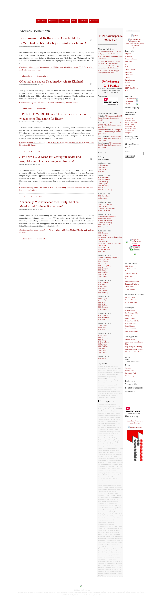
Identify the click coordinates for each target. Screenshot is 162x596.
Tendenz (116, 538)
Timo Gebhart (106, 543)
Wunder (119, 571)
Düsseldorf (117, 413)
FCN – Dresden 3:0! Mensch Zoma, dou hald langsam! (110, 57)
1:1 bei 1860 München (105, 225)
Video (99, 565)
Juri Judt (100, 464)
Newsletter (101, 495)
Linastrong (113, 471)
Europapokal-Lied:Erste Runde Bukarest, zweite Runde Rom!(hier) (135, 45)
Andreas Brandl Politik (108, 592)
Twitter (100, 555)
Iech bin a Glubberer (113, 456)
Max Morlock (112, 481)
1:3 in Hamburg (102, 338)
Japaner (106, 460)
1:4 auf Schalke (102, 301)
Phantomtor (101, 503)
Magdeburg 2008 (130, 126)
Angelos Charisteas (118, 372)
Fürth (110, 438)
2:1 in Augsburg (103, 167)
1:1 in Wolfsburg (103, 272)
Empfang (112, 417)
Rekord (121, 516)
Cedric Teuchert (102, 393)
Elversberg (101, 417)
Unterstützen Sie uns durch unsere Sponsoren (135, 422)
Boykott (110, 389)
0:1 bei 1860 (102, 350)
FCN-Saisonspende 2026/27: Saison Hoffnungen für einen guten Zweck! (109, 62)
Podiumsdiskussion (103, 506)
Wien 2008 (118, 567)
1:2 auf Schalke (102, 336)
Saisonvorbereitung (103, 526)
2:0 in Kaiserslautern (104, 179)
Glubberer (112, 444)
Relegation (101, 518)
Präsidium (105, 508)
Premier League (112, 508)
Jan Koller (101, 460)
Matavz (114, 477)
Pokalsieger (118, 506)
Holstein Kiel (101, 454)
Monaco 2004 (129, 118)
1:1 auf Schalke (102, 327)
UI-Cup (100, 557)
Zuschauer (104, 573)
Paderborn (119, 497)
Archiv (127, 359)
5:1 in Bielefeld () (105, 190)
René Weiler (117, 518)
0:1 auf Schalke (102, 264)
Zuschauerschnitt (111, 573)
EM (126, 64)
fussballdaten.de (130, 326)
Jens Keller (112, 460)
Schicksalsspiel (108, 528)
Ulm (104, 557)
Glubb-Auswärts (130, 69)
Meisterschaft (102, 483)
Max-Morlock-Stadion (112, 479)
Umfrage (117, 557)
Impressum (31, 4)
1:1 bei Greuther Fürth (104, 219)
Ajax (116, 368)
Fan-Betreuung (106, 425)
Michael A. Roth (110, 483)
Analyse (115, 370)
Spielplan (116, 532)
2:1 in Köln (101, 348)
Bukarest (115, 389)
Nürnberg (113, 495)
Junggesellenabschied (117, 462)
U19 (104, 555)
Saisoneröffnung (102, 524)
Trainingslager (102, 551)
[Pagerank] (135, 250)
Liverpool (107, 473)
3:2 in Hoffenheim (103, 177)
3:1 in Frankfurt (102, 235)
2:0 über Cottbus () (107, 217)
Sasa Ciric (112, 526)
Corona (115, 402)
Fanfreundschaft (102, 427)
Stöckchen (111, 538)
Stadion (118, 534)
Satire (116, 526)
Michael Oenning (116, 485)
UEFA (114, 555)
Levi (105, 471)
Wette (113, 567)
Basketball (101, 383)
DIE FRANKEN (130, 297)
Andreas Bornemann (106, 372)
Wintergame (107, 569)
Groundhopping (102, 446)
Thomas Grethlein (111, 540)
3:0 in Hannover (103, 262)
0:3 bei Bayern (102, 198)
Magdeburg (118, 473)
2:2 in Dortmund (103, 307)
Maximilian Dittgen (103, 481)
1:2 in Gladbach (102, 305)
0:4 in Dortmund (103, 206)
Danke (108, 404)
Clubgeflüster (129, 276)
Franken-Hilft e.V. (130, 300)
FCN (74, 21)
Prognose (110, 510)
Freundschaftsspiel (103, 438)
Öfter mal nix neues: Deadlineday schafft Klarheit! (51, 81)
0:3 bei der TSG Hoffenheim (106, 208)
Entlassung (106, 419)
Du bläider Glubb (109, 413)
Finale (108, 431)
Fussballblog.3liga (130, 323)
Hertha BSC (106, 452)
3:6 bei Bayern (102, 299)
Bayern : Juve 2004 (131, 122)
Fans (108, 427)
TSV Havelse (118, 553)
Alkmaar (120, 368)
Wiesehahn (101, 569)
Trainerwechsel (102, 549)
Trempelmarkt (102, 553)
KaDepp (105, 464)
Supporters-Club (130, 289)
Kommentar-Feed (130, 373)
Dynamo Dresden (103, 415)
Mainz (100, 475)
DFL (103, 411)
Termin (121, 538)
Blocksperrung (109, 387)
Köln (117, 466)
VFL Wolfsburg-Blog (131, 331)
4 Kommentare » (35, 196)
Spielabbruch (101, 532)
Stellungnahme (119, 536)
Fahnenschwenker (130, 279)
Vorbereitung (113, 565)
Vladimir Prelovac (98, 595)
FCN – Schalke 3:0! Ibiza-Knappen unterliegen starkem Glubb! (108, 72)
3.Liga (104, 366)
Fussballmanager (102, 440)
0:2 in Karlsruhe (103, 241)
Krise (120, 466)
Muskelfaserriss (102, 489)
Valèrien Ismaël (112, 559)
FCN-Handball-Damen (111, 429)
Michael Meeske (107, 485)
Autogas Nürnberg (130, 339)
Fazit (116, 427)
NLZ (109, 495)
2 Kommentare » (35, 151)
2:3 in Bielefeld (102, 270)
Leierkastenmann (115, 468)
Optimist (103, 497)
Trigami (108, 553)
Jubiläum (104, 462)
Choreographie (106, 395)
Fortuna (118, 431)
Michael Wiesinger (103, 487)
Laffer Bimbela (102, 468)
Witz (99, 571)
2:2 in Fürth (101, 319)
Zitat (99, 573)
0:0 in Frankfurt (102, 169)
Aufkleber (115, 374)
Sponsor (100, 534)
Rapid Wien (115, 514)
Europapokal (101, 423)
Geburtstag (111, 440)
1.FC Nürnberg (129, 266)
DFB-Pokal (128, 62)
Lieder (108, 471)
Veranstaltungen (102, 561)
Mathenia (118, 477)
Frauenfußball (110, 436)
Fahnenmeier (113, 423)
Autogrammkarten (103, 381)
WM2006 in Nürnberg (64, 4)
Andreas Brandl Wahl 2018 (124, 592)
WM (126, 91)
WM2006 (103, 571)
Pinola (106, 503)
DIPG (115, 411)
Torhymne (113, 545)
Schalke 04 (101, 528)
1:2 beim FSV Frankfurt (105, 221)
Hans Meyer (106, 450)
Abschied (110, 366)
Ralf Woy (111, 512)
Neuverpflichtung (102, 493)
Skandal (100, 530)
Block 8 (116, 385)
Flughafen (113, 431)
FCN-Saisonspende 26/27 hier (110, 38)
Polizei (100, 508)
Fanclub (112, 425)
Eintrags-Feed (129, 371)
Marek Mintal (113, 475)
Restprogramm (102, 520)
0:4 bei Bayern (102, 184)
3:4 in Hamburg (102, 309)
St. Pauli (105, 534)
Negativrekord (113, 491)
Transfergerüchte (111, 551)
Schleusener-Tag (117, 528)
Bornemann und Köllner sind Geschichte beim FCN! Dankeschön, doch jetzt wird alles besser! (52, 40)
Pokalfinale (111, 506)
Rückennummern (102, 522)
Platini (110, 503)
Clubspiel (105, 400)
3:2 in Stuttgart (102, 340)
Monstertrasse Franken (41, 592)
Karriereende (103, 466)
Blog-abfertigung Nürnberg (133, 347)
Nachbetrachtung (111, 489)
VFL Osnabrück (107, 563)
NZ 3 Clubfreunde (130, 329)
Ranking (100, 514)
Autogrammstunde (113, 381)
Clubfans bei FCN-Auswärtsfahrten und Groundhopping (72, 15)
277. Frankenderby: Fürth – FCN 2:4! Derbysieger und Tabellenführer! (109, 53)
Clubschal (112, 397)
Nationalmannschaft (103, 491)
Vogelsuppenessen (61, 592)
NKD (106, 495)
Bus (112, 391)
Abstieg (115, 366)
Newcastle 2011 (130, 130)
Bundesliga (83, 21)
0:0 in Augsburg (103, 182)
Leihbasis (100, 471)
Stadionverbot (102, 536)
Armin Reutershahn (107, 374)
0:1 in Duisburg (102, 291)
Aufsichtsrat (101, 376)
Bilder (112, 385)
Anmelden (128, 368)
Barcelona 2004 (130, 120)
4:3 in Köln (101, 284)
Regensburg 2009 (130, 128)
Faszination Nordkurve (132, 284)
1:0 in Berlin (102, 188)
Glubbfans (94, 21)
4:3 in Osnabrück (103, 315)
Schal (120, 526)
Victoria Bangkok (117, 563)
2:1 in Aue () (103, 186)
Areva (100, 374)
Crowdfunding (102, 404)
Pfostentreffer (114, 501)
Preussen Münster (103, 510)
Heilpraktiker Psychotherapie (134, 349)
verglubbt (109, 561)
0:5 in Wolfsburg (103, 346)
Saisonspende (110, 524)
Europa (118, 419)
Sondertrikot (106, 530)
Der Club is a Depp (110, 409)
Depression (52, 592)
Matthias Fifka (102, 479)
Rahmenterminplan (103, 512)
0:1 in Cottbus (102, 352)
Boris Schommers (103, 389)
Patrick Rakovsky (114, 499)
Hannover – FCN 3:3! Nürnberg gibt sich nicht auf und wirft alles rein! (109, 67)
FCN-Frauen (101, 429)
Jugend (109, 462)
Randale (116, 512)
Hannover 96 (115, 448)
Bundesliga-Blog (130, 310)
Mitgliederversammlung (115, 487)
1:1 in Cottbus (102, 251)
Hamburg (100, 448)
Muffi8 (128, 104)
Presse (119, 508)
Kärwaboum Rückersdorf (132, 352)
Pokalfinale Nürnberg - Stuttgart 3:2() (108, 259)
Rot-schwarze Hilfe (131, 302)
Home (21, 4)
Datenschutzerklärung (45, 4)
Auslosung (113, 376)
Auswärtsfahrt (102, 379)
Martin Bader (107, 477)
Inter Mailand (114, 458)
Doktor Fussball (130, 318)
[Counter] (134, 35)
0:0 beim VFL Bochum (105, 204)
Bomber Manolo (103, 130)
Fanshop (112, 427)
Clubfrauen (106, 397)
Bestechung (101, 385)
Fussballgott (115, 438)
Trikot (112, 553)
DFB (117, 409)
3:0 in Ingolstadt (103, 227)
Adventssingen (110, 368)
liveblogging (101, 473)
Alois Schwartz (102, 370)
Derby (118, 407)
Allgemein (52, 21)
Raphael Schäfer (107, 514)
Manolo (107, 475)
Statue (112, 536)
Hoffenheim (118, 452)
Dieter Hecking (109, 411)
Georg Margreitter (109, 442)
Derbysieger (101, 409)
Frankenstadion (102, 436)
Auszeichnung (111, 379)
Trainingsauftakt (111, 549)
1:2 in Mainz (102, 171)
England (100, 419)
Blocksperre (101, 387)
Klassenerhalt (111, 466)
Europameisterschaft (112, 421)
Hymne (108, 454)
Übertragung (108, 555)
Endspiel (117, 417)
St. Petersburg (112, 534)
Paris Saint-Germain (103, 499)
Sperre (118, 530)
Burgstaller (107, 391)
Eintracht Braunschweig (114, 415)
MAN (103, 475)
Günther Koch (110, 446)
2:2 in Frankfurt (102, 274)
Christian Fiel (114, 395)
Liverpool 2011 (129, 133)
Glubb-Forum (129, 287)
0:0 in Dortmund (103, 233)
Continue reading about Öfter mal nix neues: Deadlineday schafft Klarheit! (48, 102)
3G (107, 366)
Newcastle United (113, 493)
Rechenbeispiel (107, 516)
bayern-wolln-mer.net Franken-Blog (134, 343)
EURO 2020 (112, 419)
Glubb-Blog (35, 11)
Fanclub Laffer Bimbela (132, 281)
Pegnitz (109, 501)
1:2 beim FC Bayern (104, 210)
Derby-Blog (128, 316)
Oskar (108, 497)
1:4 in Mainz (102, 288)
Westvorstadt (107, 567)
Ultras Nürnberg (109, 557)
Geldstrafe (101, 442)
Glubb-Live (41, 21)
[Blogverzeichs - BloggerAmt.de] (134, 248)
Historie (112, 452)
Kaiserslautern (112, 464)
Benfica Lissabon (115, 383)
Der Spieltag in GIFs (131, 313)
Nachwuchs (120, 489)
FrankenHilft (114, 434)
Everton (107, 423)
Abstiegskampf (102, 368)
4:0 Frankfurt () (104, 266)
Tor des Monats (106, 545)
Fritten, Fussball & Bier (132, 321)
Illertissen (101, 458)
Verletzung (116, 561)
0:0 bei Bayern (102, 276)
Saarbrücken (111, 522)
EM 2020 (106, 417)
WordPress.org (129, 376)
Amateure (109, 370)
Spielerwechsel (110, 532)
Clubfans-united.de (131, 273)
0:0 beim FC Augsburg (105, 223)
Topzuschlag (114, 543)
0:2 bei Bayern (102, 325)
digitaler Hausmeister (94, 592)
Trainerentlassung (117, 547)
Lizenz (113, 473)
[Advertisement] (135, 199)
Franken (100, 434)
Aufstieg (107, 376)
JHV (116, 460)
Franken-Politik (22, 592)
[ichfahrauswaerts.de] (135, 427)
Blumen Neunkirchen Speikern (77, 592)
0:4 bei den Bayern (103, 165)
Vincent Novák (106, 565)
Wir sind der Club (116, 569)
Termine (100, 540)
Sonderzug (113, 530)
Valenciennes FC (102, 559)
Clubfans (100, 397)
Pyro (114, 510)
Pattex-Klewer (102, 501)
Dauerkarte (113, 407)
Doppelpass (101, 413)
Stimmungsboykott (103, 538)
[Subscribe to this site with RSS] (28, 20)
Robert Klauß (110, 520)
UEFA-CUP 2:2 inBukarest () (104, 248)
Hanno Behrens (108, 448)
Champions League (112, 393)
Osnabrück (113, 497)
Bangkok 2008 (129, 124)
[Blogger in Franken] (135, 461)
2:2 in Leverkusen (103, 282)
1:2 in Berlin (102, 303)
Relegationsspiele (109, 518)
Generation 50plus (138, 592)
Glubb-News (64, 21)
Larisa (108, 468)
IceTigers (112, 454)
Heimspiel (112, 450)
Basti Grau (107, 383)
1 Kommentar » (41, 76)
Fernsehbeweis (102, 431)
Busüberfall (116, 391)
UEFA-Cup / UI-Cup (131, 88)
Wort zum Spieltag (111, 571)
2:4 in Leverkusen (103, 342)
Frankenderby (106, 434)
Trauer (118, 551)
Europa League (102, 421)
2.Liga (100, 366)
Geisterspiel (117, 440)
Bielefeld (107, 385)
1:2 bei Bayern (102, 286)
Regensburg (115, 516)
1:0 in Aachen (102, 358)
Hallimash (117, 446)
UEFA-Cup (119, 555)
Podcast (114, 503)
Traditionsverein (107, 547)
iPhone (120, 458)
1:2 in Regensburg (103, 317)
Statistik (108, 536)
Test (104, 540)
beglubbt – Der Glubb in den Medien (133, 270)
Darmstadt (113, 404)
